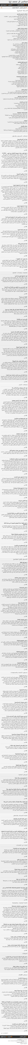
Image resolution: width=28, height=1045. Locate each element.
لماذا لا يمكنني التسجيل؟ (22, 18)
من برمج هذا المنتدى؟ (23, 127)
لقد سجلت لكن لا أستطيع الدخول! (20, 19)
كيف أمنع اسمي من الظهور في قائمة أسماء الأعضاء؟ (16, 31)
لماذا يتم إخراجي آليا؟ (23, 24)
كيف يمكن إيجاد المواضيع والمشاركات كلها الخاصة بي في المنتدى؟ (15, 109)
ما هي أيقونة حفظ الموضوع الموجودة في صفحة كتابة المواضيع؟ (14, 56)
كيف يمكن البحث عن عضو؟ (22, 107)
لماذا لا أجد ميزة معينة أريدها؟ (21, 128)
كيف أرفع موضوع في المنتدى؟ (21, 59)
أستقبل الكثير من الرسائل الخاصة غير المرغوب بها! (17, 92)
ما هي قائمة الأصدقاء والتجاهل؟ (20, 97)
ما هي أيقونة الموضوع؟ (22, 73)
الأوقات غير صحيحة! (23, 32)
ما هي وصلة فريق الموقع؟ (22, 86)
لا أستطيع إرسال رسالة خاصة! (21, 91)
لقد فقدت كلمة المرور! (22, 23)
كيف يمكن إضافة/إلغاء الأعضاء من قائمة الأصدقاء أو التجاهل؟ (15, 99)
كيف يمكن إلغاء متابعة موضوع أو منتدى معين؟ (18, 117)
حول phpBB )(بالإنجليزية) (9, 983)
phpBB (11, 326)
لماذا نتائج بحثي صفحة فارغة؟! (21, 105)
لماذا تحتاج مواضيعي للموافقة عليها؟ (19, 58)
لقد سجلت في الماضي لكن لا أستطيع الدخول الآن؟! (17, 21)
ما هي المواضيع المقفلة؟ (22, 72)
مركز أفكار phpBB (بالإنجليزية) (20, 995)
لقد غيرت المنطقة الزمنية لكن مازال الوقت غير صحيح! (17, 33)
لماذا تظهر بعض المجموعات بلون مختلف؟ (19, 84)
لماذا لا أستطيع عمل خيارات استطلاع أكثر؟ (19, 49)
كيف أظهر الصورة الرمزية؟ (22, 37)
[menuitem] (21, 5)
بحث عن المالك (21, 1006)
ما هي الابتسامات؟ (23, 66)
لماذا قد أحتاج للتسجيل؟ (22, 15)
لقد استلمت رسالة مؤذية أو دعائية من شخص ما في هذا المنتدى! (14, 93)
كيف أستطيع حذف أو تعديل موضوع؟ (20, 45)
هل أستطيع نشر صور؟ (23, 67)
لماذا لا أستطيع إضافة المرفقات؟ (21, 53)
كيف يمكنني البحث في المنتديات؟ (20, 103)
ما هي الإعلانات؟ (24, 69)
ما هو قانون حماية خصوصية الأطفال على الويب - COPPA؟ (15, 16)
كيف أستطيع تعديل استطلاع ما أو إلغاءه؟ (19, 50)
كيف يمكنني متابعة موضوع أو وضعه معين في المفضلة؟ (16, 115)
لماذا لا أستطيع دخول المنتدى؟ (21, 51)
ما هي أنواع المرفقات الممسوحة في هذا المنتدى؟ (17, 122)
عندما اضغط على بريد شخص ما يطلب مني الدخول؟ (17, 39)
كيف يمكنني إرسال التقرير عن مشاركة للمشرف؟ (18, 55)
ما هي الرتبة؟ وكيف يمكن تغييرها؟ (20, 38)
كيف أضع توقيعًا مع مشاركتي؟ (21, 46)
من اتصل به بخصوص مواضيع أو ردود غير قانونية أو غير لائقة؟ (15, 130)
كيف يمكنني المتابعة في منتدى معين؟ (19, 116)
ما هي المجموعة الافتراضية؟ (21, 85)
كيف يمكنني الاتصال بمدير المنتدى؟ (20, 131)
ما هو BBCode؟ (23, 63)
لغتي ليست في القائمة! (22, 34)
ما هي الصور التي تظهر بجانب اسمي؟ (19, 36)
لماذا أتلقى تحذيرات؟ (23, 54)
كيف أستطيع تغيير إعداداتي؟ (21, 29)
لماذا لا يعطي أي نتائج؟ (22, 104)
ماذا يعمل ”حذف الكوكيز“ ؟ (22, 25)
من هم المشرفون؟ (23, 79)
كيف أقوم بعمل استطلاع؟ (22, 48)
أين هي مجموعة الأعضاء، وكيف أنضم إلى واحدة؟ (17, 81)
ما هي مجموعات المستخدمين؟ (21, 80)
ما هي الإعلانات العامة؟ (22, 68)
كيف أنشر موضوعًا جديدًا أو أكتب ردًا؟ (20, 44)
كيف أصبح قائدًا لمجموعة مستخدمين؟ (20, 82)
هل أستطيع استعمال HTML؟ (21, 64)
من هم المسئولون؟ (23, 78)
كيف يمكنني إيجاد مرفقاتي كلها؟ (20, 123)
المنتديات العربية (19, 1042)
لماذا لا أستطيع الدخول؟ (22, 20)
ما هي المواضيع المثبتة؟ (22, 71)
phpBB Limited (22, 981)
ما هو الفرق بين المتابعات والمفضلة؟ (20, 114)
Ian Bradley (19, 1039)
